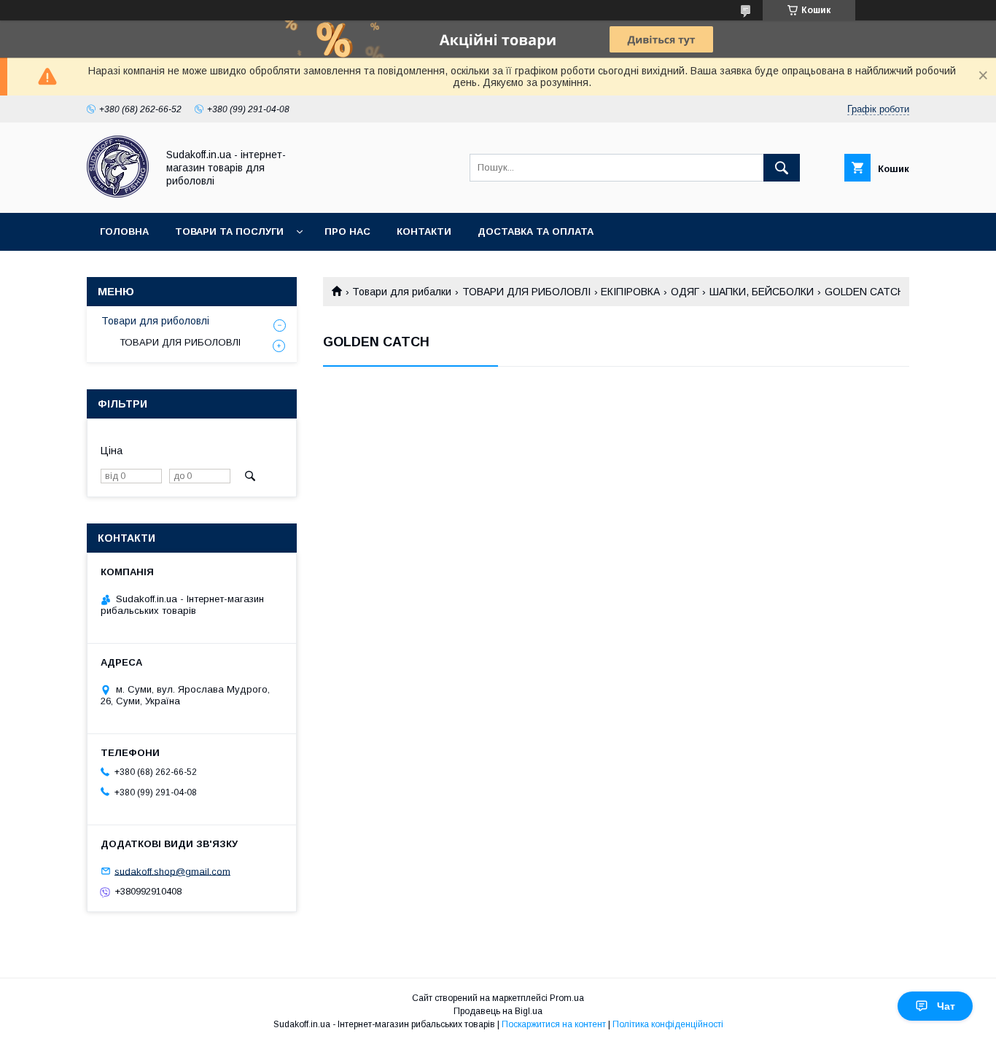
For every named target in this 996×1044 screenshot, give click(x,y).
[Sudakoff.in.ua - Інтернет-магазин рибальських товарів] (118, 194)
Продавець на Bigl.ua (498, 1011)
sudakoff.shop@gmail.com (172, 870)
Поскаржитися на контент (554, 1024)
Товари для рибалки (401, 291)
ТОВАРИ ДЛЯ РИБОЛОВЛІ (526, 291)
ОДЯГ (685, 291)
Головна (124, 231)
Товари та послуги (229, 231)
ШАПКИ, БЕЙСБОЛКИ (761, 291)
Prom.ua (567, 998)
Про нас (347, 231)
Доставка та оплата (536, 231)
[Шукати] (781, 168)
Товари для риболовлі (155, 321)
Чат (946, 1006)
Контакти (424, 231)
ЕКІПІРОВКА (630, 291)
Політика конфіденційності (667, 1024)
